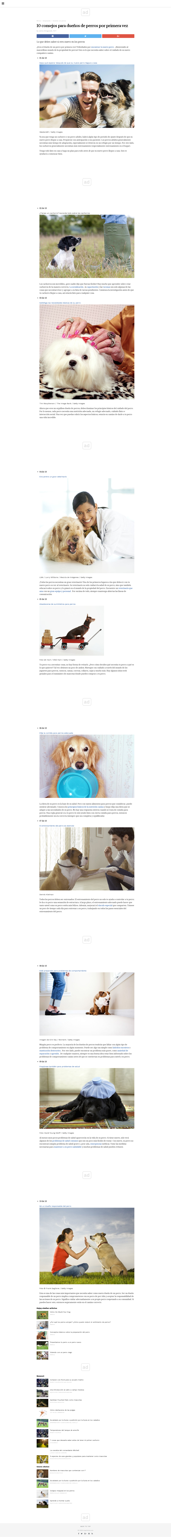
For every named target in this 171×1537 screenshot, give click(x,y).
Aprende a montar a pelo (60, 1501)
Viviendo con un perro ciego (61, 1352)
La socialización (76, 287)
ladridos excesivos (121, 1048)
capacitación (92, 287)
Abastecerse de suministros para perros (57, 604)
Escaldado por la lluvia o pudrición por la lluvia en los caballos (75, 1420)
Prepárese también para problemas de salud (59, 1066)
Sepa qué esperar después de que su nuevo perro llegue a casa (68, 63)
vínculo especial (105, 905)
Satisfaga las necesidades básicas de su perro (60, 303)
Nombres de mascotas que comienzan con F (68, 1470)
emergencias (96, 1144)
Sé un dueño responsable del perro (55, 1206)
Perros (39, 21)
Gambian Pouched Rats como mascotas (66, 1400)
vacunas (106, 287)
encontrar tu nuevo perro (102, 47)
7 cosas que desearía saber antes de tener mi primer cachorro (74, 1440)
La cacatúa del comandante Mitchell (64, 1450)
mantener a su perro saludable (67, 1147)
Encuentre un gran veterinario (53, 477)
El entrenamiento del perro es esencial (56, 826)
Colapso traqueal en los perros (62, 1491)
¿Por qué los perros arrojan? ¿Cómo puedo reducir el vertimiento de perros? (80, 1322)
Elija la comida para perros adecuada (56, 733)
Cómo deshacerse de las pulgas (62, 1410)
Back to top (85, 1526)
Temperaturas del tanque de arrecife (64, 1430)
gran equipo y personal (60, 591)
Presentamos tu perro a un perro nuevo (65, 1342)
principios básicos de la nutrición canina (86, 807)
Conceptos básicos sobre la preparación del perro (70, 1332)
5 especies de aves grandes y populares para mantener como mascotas (78, 1456)
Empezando (47, 21)
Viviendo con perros (59, 21)
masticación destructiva (50, 1051)
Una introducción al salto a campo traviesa (67, 1390)
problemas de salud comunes (65, 1141)
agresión (55, 1054)
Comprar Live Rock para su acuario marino (67, 1380)
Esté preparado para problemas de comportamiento (62, 971)
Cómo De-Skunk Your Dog (60, 1312)
